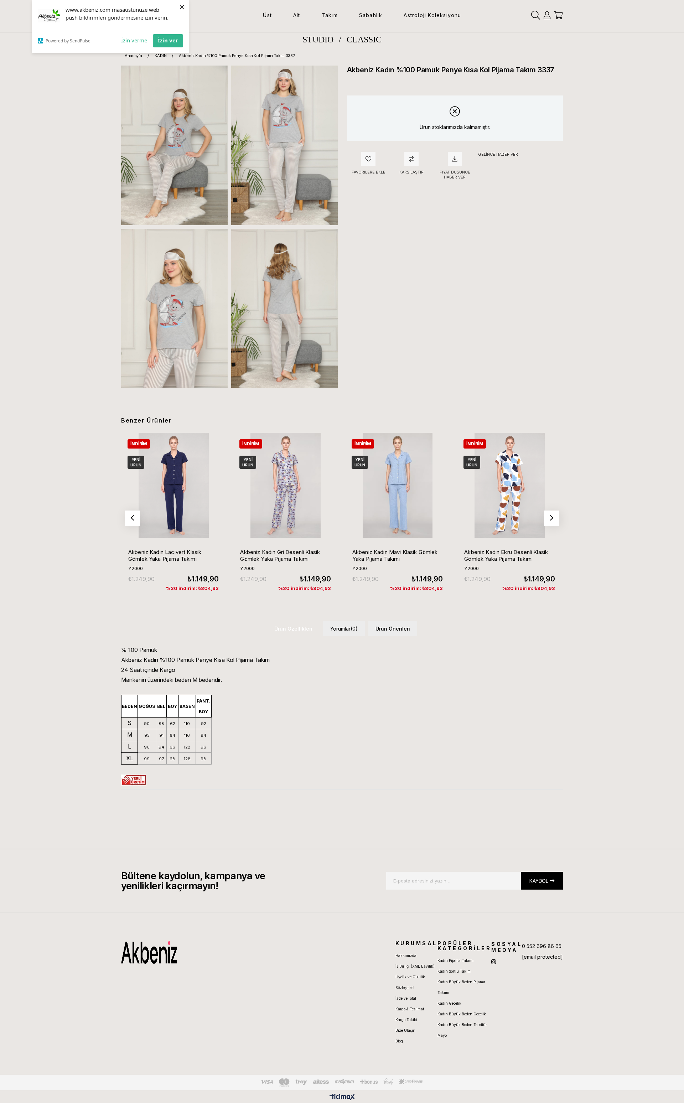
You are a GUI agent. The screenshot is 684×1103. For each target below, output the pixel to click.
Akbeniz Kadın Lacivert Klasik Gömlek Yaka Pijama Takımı (164, 555)
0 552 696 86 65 (541, 946)
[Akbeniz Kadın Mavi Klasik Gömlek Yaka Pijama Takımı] (397, 485)
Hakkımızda (405, 955)
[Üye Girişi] (547, 15)
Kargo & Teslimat (409, 1009)
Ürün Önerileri (392, 629)
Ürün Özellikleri (293, 629)
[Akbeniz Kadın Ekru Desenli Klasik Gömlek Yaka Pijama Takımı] (509, 485)
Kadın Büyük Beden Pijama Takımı (461, 987)
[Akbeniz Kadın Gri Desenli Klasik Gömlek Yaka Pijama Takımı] (285, 485)
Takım (330, 15)
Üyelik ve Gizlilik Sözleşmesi (410, 982)
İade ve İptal (405, 998)
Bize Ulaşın (405, 1030)
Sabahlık (371, 15)
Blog (399, 1041)
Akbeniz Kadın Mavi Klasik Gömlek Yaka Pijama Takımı (395, 555)
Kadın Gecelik (449, 1003)
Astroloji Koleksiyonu (432, 15)
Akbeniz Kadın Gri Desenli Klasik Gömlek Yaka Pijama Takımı (280, 555)
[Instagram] (493, 961)
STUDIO (317, 39)
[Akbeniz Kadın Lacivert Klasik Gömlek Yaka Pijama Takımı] (173, 485)
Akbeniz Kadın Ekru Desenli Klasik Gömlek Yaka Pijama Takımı (506, 555)
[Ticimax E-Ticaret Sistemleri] (342, 1097)
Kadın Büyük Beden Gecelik (461, 1014)
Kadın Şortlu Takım (454, 971)
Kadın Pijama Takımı (455, 960)
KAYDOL (538, 881)
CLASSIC (364, 39)
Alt (296, 15)
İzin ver (168, 40)
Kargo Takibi (406, 1019)
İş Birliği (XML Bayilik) (415, 966)
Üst (267, 15)
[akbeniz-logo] (182, 952)
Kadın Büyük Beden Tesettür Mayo (462, 1029)
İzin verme (134, 40)
